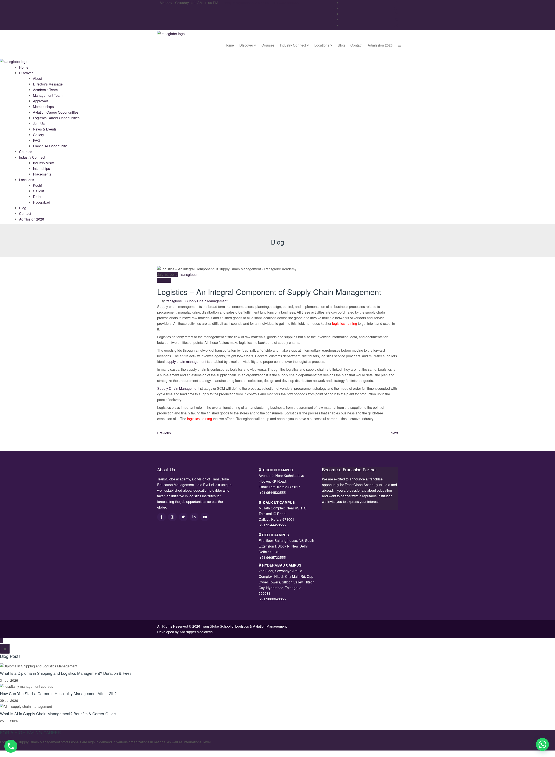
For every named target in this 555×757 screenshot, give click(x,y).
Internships (41, 168)
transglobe (188, 274)
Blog (341, 45)
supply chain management (186, 361)
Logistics (164, 280)
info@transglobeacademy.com (245, 2)
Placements (42, 174)
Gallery (38, 134)
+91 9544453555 (273, 524)
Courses (267, 45)
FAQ (36, 140)
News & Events (45, 129)
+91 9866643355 (273, 598)
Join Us (39, 123)
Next (394, 432)
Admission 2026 (380, 45)
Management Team (47, 95)
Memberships (43, 106)
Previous (164, 432)
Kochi (37, 185)
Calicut (38, 190)
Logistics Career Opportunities (56, 117)
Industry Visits (43, 162)
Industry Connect (293, 45)
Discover (246, 45)
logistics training (344, 323)
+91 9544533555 (273, 492)
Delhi (37, 196)
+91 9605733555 (273, 557)
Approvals (41, 100)
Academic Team (45, 89)
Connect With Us (335, 507)
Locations (322, 45)
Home (229, 45)
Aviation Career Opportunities (55, 112)
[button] (542, 744)
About (37, 78)
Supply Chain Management (206, 300)
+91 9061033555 (286, 2)
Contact (356, 45)
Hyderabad (41, 202)
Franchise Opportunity (50, 145)
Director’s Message (48, 84)
